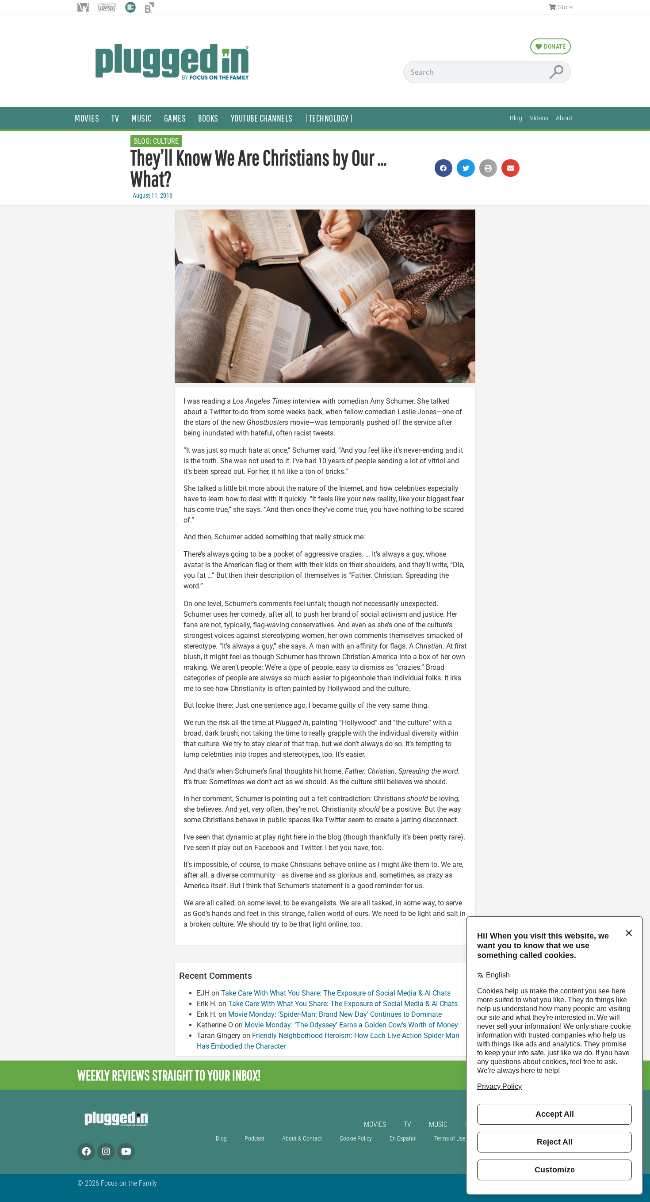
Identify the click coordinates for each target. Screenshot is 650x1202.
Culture (166, 141)
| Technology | (329, 117)
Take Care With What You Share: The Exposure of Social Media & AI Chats (336, 993)
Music (141, 117)
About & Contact (302, 1138)
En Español (403, 1138)
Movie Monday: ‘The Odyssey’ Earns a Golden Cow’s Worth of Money (351, 1025)
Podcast (254, 1138)
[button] (444, 168)
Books (208, 117)
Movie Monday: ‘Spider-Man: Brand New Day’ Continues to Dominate (335, 1014)
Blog (221, 1138)
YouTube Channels (262, 117)
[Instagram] (106, 1151)
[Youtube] (126, 1151)
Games (175, 117)
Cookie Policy (356, 1138)
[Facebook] (86, 1151)
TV (115, 117)
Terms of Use (449, 1138)
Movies (87, 117)
